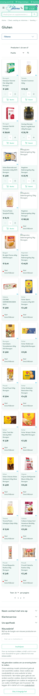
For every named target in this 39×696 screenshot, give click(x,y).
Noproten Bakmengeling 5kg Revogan (27, 257)
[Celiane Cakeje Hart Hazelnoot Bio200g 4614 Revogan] (28, 507)
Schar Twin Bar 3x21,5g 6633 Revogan (8, 434)
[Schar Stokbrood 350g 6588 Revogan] (28, 330)
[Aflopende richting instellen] (28, 52)
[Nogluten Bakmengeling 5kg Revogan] (28, 156)
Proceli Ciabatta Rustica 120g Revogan (27, 567)
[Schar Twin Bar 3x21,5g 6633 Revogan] (10, 419)
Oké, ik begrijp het (19, 691)
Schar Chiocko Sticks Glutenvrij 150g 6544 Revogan (10, 478)
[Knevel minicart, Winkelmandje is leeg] (26, 8)
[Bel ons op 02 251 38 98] (22, 8)
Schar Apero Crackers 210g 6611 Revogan (27, 301)
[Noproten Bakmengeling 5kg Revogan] (28, 242)
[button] (19, 37)
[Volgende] (23, 598)
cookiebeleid (29, 685)
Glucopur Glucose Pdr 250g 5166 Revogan (9, 82)
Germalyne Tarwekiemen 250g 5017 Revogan (9, 346)
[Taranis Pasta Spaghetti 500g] (10, 200)
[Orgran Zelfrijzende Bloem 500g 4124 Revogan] (28, 463)
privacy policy (6, 656)
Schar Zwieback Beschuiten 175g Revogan (26, 390)
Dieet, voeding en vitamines (18, 20)
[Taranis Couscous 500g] (28, 67)
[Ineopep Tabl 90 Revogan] (10, 113)
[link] (15, 598)
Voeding (33, 20)
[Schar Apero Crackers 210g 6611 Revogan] (28, 286)
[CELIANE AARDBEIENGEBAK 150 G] (10, 286)
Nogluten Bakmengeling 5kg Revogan (27, 169)
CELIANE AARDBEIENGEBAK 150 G (9, 301)
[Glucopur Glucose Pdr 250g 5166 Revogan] (10, 67)
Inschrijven (19, 646)
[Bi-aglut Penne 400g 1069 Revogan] (10, 242)
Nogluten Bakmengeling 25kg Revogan (28, 213)
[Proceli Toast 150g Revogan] (10, 375)
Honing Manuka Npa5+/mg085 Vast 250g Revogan (28, 126)
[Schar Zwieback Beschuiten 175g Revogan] (28, 375)
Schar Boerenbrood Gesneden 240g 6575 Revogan (10, 169)
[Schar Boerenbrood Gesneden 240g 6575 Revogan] (10, 156)
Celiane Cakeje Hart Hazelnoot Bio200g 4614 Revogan (28, 523)
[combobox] (17, 14)
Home (4, 20)
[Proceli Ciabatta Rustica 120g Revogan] (28, 552)
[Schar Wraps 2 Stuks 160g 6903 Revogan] (28, 419)
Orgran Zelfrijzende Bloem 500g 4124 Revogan (28, 478)
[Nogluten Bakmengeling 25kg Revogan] (28, 200)
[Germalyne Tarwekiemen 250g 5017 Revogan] (10, 330)
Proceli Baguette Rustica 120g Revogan (8, 567)
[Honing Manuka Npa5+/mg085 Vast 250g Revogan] (28, 113)
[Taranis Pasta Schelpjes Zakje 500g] (10, 507)
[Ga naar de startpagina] (13, 8)
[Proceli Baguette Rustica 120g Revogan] (10, 552)
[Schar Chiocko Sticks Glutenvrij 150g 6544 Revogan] (10, 463)
